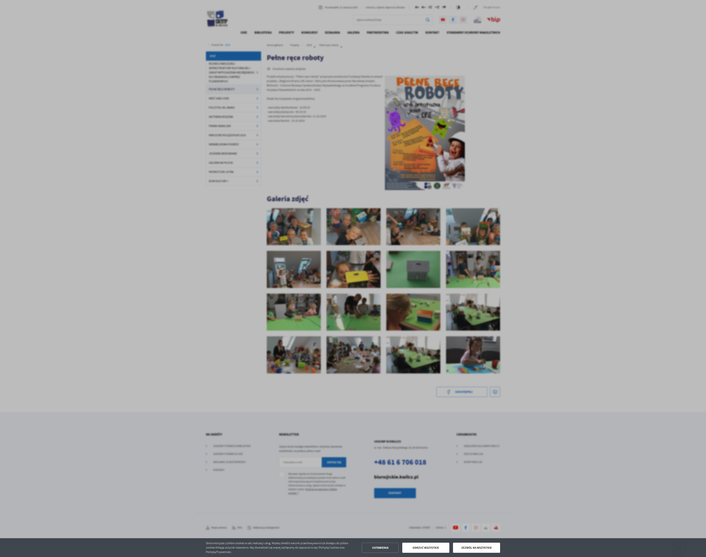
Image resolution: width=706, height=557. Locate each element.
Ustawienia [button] (380, 548)
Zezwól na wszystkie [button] (476, 548)
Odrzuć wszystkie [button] (426, 548)
